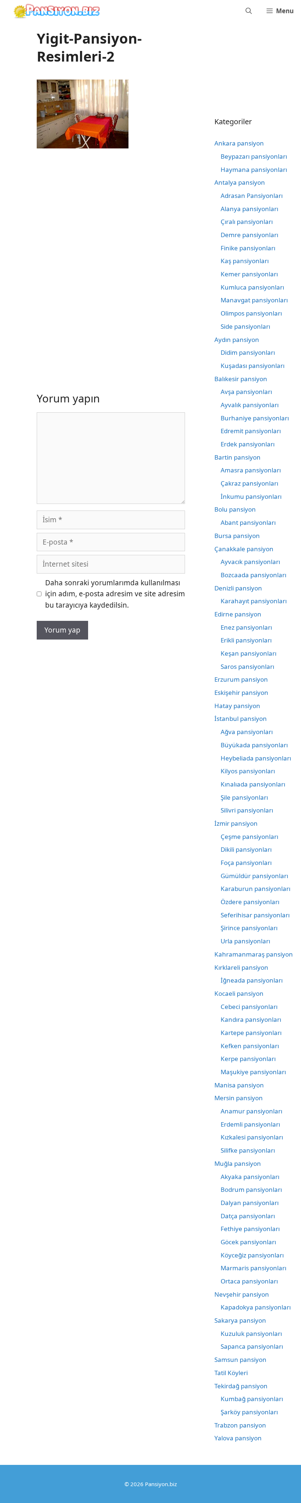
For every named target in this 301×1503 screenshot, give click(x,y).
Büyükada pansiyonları (254, 745)
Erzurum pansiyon (241, 679)
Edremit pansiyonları (251, 431)
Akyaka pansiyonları (250, 1176)
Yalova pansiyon (238, 1438)
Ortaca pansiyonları (249, 1281)
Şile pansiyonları (244, 797)
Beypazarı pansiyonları (254, 156)
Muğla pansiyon (237, 1163)
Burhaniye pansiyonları (255, 418)
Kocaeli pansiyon (239, 993)
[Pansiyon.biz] (55, 11)
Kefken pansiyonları (250, 1046)
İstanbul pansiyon (240, 718)
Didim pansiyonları (248, 352)
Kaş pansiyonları (245, 261)
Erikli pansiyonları (246, 640)
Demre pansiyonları (249, 235)
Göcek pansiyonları (248, 1242)
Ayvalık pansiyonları (250, 405)
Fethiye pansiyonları (250, 1228)
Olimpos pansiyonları (251, 313)
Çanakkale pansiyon (243, 549)
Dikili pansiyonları (246, 849)
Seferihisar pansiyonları (255, 915)
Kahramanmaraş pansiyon (253, 954)
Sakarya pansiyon (240, 1320)
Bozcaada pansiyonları (253, 575)
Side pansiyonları (245, 326)
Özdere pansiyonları (250, 902)
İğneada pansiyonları (252, 980)
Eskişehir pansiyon (241, 692)
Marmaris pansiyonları (253, 1268)
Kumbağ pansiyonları (252, 1399)
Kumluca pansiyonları (252, 287)
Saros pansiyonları (247, 666)
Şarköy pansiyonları (249, 1412)
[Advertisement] (98, 213)
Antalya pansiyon (239, 182)
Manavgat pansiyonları (254, 300)
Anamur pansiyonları (251, 1111)
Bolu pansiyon (235, 509)
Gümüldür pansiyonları (254, 876)
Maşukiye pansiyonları (253, 1072)
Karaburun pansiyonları (255, 888)
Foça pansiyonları (246, 862)
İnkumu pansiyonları (251, 496)
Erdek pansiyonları (248, 444)
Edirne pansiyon (237, 614)
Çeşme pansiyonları (249, 836)
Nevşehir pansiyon (241, 1294)
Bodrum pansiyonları (251, 1189)
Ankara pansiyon (239, 143)
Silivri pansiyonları (247, 810)
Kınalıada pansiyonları (253, 784)
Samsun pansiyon (240, 1359)
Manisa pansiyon (239, 1085)
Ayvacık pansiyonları (250, 561)
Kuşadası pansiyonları (252, 365)
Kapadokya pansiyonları (256, 1307)
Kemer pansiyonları (249, 274)
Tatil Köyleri (231, 1372)
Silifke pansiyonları (248, 1150)
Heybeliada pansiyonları (256, 758)
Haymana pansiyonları (254, 169)
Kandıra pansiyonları (251, 1019)
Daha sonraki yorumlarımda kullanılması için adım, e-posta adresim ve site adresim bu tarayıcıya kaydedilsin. (115, 594)
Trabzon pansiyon (240, 1425)
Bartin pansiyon (237, 457)
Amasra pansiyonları (251, 470)
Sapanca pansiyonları (252, 1346)
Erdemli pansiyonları (250, 1124)
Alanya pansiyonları (249, 209)
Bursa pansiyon (237, 535)
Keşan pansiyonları (248, 653)
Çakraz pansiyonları (249, 483)
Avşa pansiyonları (246, 391)
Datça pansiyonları (248, 1216)
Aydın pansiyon (236, 339)
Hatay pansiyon (237, 705)
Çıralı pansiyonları (247, 221)
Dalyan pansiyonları (250, 1202)
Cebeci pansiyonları (249, 1006)
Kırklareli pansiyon (241, 967)
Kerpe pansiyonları (248, 1058)
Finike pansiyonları (248, 248)
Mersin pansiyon (238, 1098)
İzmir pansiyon (236, 823)
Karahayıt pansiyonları (254, 601)
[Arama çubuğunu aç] (248, 11)
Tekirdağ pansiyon (241, 1386)
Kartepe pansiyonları (251, 1032)
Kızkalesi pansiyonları (252, 1137)
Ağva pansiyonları (247, 731)
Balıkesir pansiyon (240, 379)
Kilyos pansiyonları (248, 771)
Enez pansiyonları (246, 627)
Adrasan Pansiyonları (252, 195)
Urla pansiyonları (245, 941)
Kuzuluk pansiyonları (251, 1333)
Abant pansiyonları (248, 522)
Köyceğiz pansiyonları (252, 1255)
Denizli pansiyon (238, 588)
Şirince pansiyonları (249, 928)
